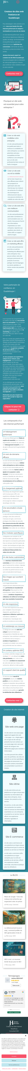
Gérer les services (14, 1051)
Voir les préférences (14, 1065)
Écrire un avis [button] (16, 985)
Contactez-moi (12, 73)
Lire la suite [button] (7, 1005)
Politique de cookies (6, 1068)
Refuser (14, 1060)
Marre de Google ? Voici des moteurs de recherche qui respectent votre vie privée (13, 899)
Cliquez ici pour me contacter (12, 408)
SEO (9, 656)
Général (15, 904)
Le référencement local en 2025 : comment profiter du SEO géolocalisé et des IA (13, 930)
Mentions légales (22, 1068)
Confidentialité (15, 1068)
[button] (25, 1035)
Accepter (14, 1056)
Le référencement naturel (15, 176)
